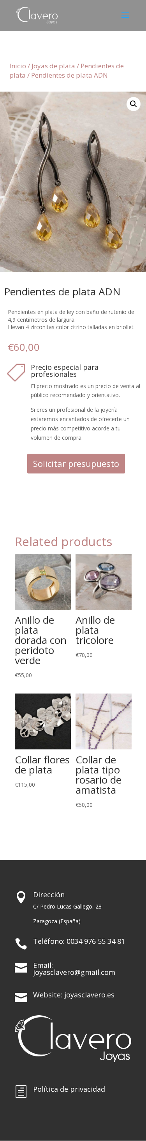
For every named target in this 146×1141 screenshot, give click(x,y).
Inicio (17, 65)
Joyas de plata (53, 65)
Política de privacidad (69, 1089)
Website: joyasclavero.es (73, 994)
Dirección (49, 894)
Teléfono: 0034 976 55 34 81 (79, 941)
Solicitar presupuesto (76, 463)
